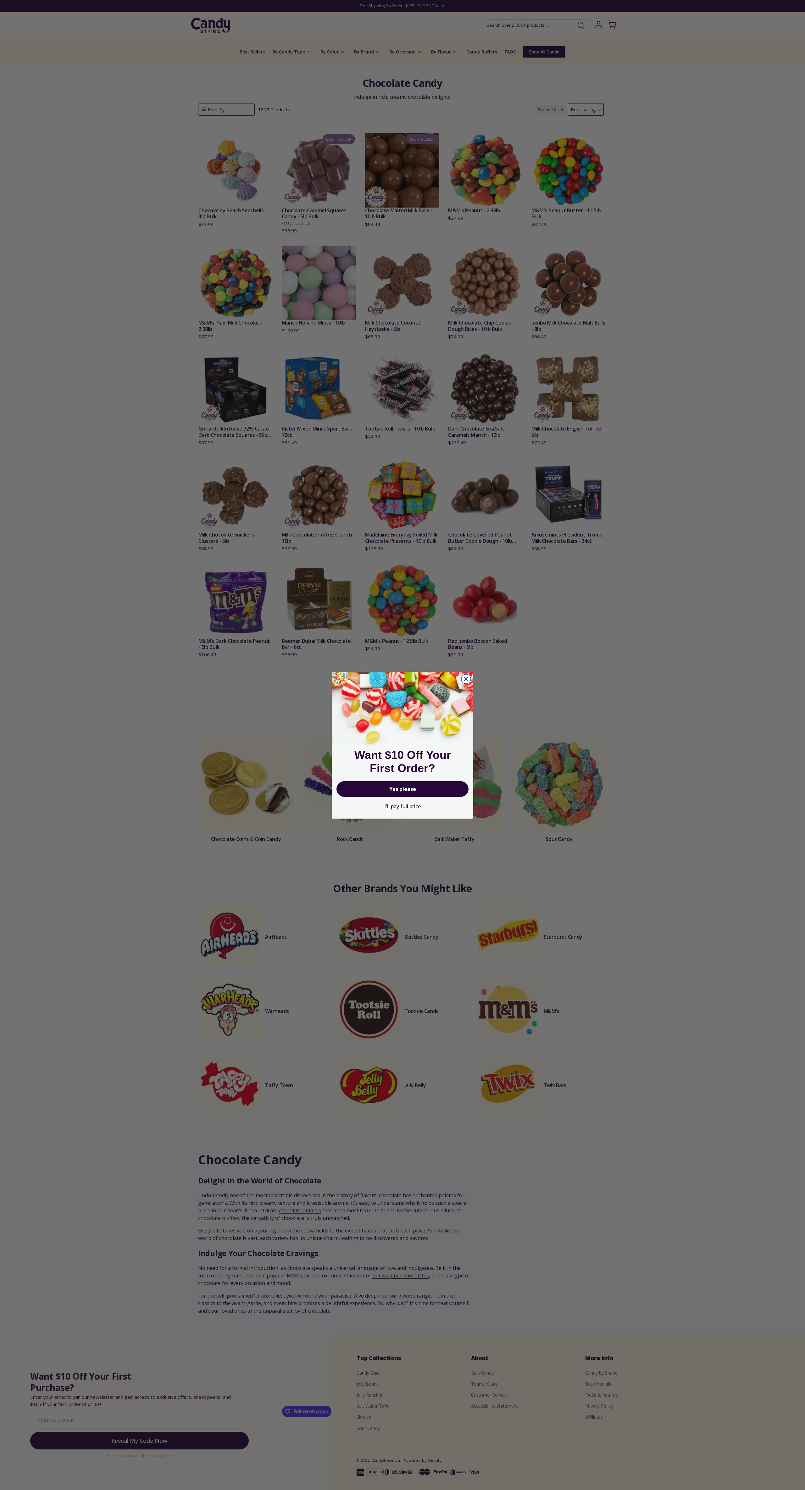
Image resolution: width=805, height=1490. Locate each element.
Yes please (402, 789)
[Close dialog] (466, 679)
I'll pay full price (402, 806)
